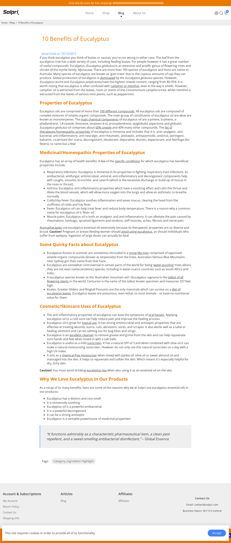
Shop (106, 13)
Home (89, 13)
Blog (121, 13)
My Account (10, 501)
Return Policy (11, 506)
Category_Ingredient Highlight (73, 461)
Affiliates (123, 501)
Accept (216, 533)
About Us (139, 13)
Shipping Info (11, 518)
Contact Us (9, 512)
